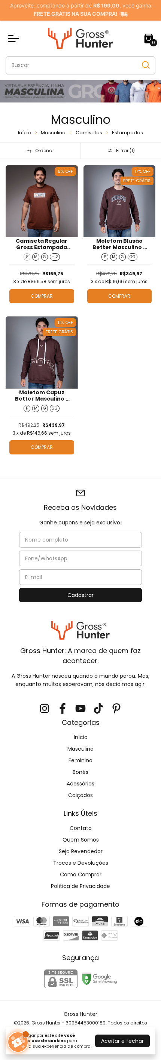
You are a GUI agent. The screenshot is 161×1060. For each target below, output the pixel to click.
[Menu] (15, 38)
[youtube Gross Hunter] (80, 709)
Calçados (80, 795)
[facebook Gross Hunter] (62, 709)
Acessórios (80, 783)
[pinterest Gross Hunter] (116, 709)
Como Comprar (80, 874)
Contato (81, 828)
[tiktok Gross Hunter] (98, 709)
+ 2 (55, 257)
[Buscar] (145, 65)
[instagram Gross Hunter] (44, 709)
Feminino (80, 760)
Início (24, 132)
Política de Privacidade (80, 886)
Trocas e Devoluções (80, 863)
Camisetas (89, 132)
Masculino (53, 132)
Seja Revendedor (81, 851)
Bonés (80, 772)
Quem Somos (81, 839)
